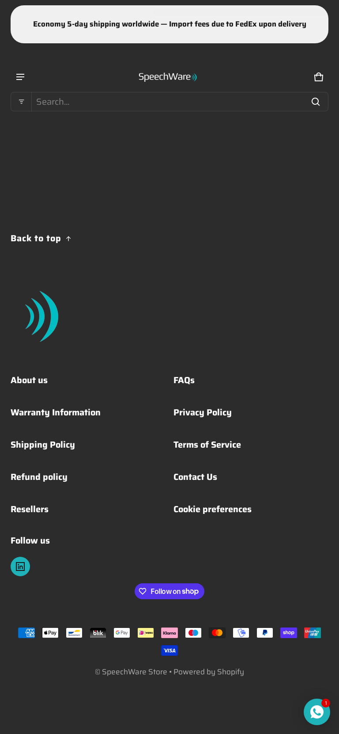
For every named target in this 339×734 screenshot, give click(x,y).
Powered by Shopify (208, 671)
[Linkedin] (20, 566)
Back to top (36, 238)
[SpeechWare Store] (169, 77)
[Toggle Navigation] (20, 77)
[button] (169, 101)
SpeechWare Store (134, 671)
